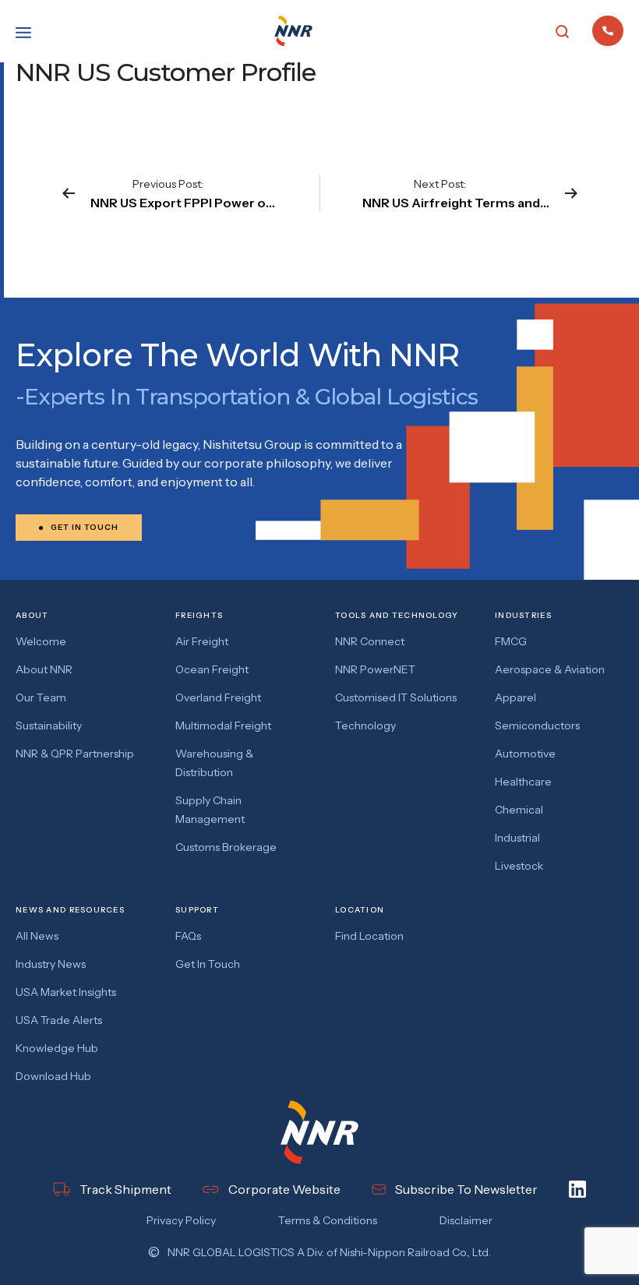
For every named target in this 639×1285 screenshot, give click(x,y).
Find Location (369, 936)
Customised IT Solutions (396, 697)
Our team (41, 697)
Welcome (41, 641)
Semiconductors (537, 725)
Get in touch (207, 964)
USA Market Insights (66, 992)
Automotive (525, 754)
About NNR (44, 669)
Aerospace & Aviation (550, 669)
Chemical (519, 810)
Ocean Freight (212, 669)
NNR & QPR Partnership (75, 754)
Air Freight (201, 641)
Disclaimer (466, 1220)
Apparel (515, 697)
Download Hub (53, 1076)
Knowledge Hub (57, 1048)
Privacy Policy (181, 1220)
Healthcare (523, 782)
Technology (365, 725)
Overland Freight (218, 697)
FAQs (188, 936)
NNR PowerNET (375, 669)
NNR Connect (369, 641)
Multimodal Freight (223, 725)
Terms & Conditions (327, 1220)
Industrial (517, 838)
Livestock (519, 866)
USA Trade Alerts (59, 1020)
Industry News (51, 964)
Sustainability (49, 725)
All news (37, 936)
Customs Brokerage (226, 847)
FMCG (511, 641)
